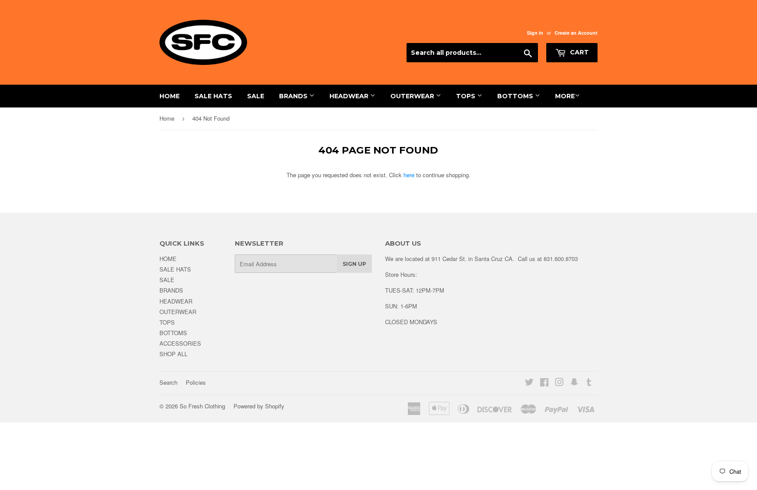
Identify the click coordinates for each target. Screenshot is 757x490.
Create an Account (576, 32)
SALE (255, 96)
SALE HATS (213, 96)
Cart (578, 52)
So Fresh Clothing (202, 406)
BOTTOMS (516, 96)
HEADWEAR (349, 96)
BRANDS (294, 96)
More (565, 96)
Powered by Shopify (258, 406)
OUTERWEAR (413, 96)
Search (168, 382)
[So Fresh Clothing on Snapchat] (574, 383)
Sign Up (354, 264)
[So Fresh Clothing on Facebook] (544, 383)
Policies (196, 382)
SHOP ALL (173, 354)
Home (166, 118)
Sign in (535, 32)
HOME (169, 96)
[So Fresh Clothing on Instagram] (559, 383)
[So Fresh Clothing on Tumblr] (589, 383)
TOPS (466, 96)
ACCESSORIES (180, 343)
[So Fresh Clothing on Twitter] (529, 383)
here (408, 175)
